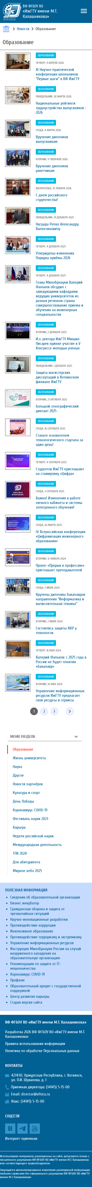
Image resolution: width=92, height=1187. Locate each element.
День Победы (23, 801)
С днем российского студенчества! (51, 197)
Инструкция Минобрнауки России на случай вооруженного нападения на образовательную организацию (45, 953)
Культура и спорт (26, 792)
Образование (46, 55)
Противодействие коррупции (33, 925)
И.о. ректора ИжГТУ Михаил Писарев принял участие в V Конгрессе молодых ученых (58, 343)
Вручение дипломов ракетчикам (52, 168)
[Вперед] (70, 711)
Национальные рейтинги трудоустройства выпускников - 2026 (61, 108)
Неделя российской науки (33, 836)
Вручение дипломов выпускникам (52, 139)
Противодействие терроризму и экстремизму (46, 937)
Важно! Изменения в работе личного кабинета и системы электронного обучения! (59, 503)
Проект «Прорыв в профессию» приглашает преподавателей (60, 567)
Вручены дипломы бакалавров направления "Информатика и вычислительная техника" (60, 599)
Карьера (19, 827)
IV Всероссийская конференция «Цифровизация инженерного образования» (60, 536)
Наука (17, 766)
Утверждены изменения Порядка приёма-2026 (55, 255)
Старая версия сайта (26, 1002)
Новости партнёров (28, 784)
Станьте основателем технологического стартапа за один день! (59, 440)
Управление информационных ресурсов (42, 943)
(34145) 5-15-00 (58, 1087)
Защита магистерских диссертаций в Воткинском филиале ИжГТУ (57, 377)
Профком (17, 980)
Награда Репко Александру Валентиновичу (57, 226)
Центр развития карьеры (29, 996)
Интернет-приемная (21, 1138)
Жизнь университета (29, 758)
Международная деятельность (37, 844)
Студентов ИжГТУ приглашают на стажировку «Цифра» (60, 471)
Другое (18, 775)
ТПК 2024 (20, 853)
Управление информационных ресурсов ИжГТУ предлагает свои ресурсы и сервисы (60, 695)
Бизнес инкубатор (24, 903)
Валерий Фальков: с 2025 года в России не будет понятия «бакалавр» (61, 662)
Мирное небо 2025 (27, 870)
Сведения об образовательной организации (45, 897)
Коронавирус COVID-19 (30, 810)
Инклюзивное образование (31, 931)
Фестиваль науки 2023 (30, 818)
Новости (23, 29)
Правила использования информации (35, 1043)
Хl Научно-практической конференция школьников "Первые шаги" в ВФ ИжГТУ (57, 74)
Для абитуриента (26, 862)
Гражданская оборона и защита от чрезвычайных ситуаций (37, 911)
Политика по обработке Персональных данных (42, 1051)
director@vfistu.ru (35, 1094)
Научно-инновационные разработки (39, 919)
